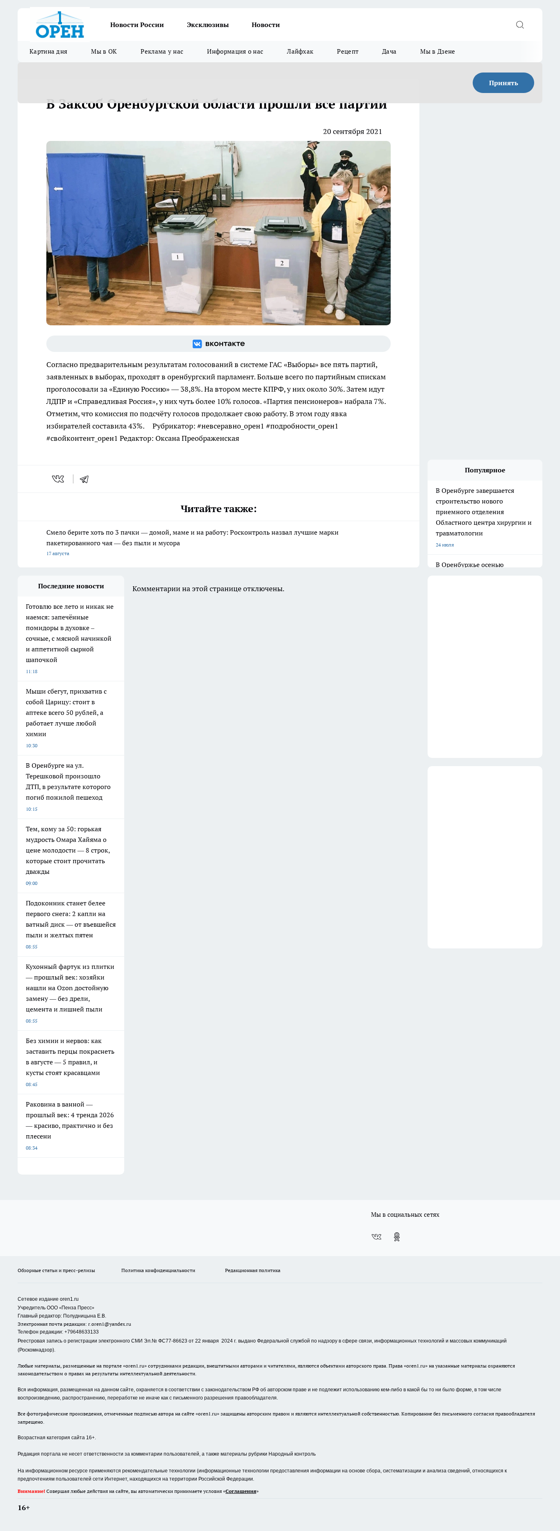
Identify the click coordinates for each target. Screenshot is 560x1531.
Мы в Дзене (437, 51)
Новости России (137, 24)
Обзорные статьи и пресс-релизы (56, 1270)
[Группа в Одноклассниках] (397, 1237)
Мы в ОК (104, 51)
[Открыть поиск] (520, 24)
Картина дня (48, 51)
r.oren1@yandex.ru (109, 1324)
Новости (266, 24)
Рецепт (347, 51)
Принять (503, 83)
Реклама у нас (162, 51)
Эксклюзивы (208, 24)
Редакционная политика (252, 1270)
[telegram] (87, 479)
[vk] (59, 479)
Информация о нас (235, 51)
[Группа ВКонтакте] (218, 344)
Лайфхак (300, 51)
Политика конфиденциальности (158, 1270)
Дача (389, 51)
